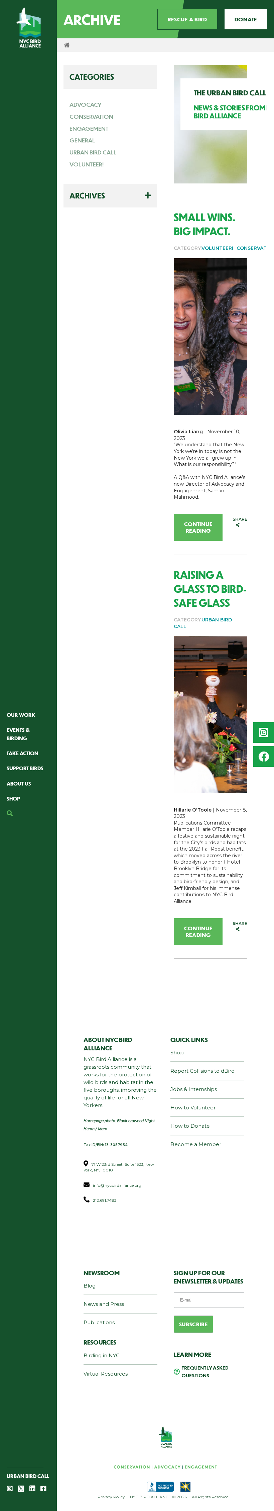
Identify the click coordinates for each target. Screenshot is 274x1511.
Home (66, 45)
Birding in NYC (102, 1355)
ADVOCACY (86, 104)
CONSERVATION (91, 116)
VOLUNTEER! (87, 164)
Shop (13, 798)
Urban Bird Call (28, 1476)
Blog (90, 1286)
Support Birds (25, 768)
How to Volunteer (193, 1107)
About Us (19, 783)
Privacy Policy (111, 1496)
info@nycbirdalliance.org (117, 1185)
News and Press (104, 1304)
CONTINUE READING (198, 527)
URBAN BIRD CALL (93, 152)
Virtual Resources (106, 1374)
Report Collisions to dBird (202, 1071)
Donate (246, 19)
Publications (99, 1322)
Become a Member (195, 1144)
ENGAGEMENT (89, 128)
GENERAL (82, 140)
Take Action (22, 753)
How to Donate (190, 1126)
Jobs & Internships (193, 1089)
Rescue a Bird (187, 19)
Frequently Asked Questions (205, 1371)
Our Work (21, 714)
